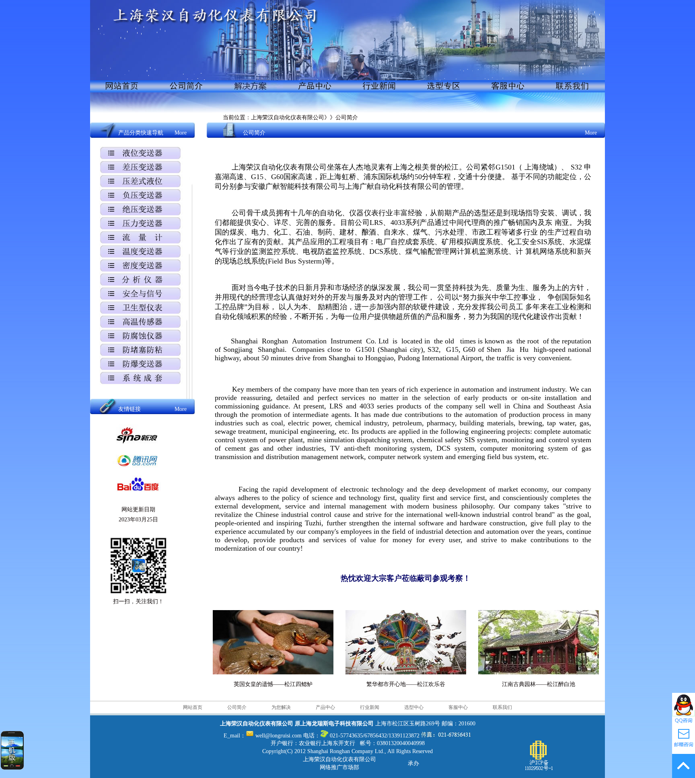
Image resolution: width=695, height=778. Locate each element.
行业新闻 (369, 707)
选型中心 (414, 707)
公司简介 (237, 707)
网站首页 (192, 707)
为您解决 (281, 707)
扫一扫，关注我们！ (138, 601)
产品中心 (325, 707)
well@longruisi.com (278, 736)
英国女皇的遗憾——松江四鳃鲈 (273, 684)
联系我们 (502, 707)
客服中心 (458, 707)
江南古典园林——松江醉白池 (538, 684)
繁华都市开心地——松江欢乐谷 (405, 684)
